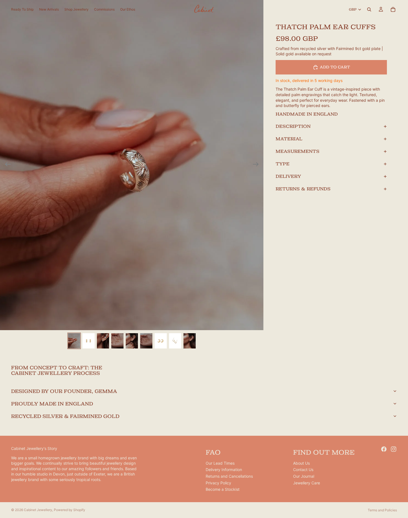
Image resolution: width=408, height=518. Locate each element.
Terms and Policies (382, 510)
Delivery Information (224, 469)
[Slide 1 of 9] (74, 340)
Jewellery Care (306, 482)
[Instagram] (393, 449)
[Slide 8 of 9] (175, 340)
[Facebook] (384, 449)
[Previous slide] (6, 165)
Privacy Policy (218, 482)
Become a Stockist (223, 489)
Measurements (297, 151)
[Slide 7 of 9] (161, 340)
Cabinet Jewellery (38, 510)
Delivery (288, 176)
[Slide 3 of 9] (103, 340)
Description (293, 126)
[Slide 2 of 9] (88, 340)
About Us (301, 463)
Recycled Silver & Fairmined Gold (65, 416)
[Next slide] (257, 165)
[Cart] (393, 9)
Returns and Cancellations (229, 476)
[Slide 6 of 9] (146, 340)
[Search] (369, 9)
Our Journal (303, 476)
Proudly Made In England (52, 403)
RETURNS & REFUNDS (303, 189)
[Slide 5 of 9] (132, 340)
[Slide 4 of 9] (117, 340)
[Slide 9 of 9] (189, 340)
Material (289, 139)
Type (282, 164)
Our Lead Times (220, 463)
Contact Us (303, 469)
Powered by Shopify (69, 510)
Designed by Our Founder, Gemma (64, 391)
